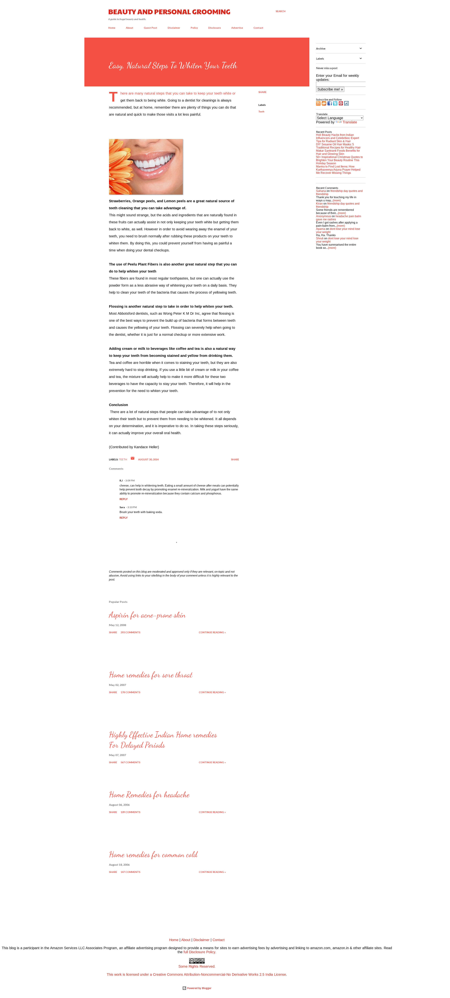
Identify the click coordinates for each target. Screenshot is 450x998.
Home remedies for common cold (153, 854)
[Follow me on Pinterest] (341, 104)
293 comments (130, 632)
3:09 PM (130, 480)
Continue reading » (212, 632)
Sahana (321, 190)
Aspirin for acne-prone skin (147, 614)
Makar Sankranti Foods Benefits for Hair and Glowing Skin (338, 152)
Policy (194, 27)
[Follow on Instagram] (346, 104)
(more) (337, 200)
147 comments (130, 871)
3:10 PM (132, 507)
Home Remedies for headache (149, 794)
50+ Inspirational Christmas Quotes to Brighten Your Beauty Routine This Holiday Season (339, 160)
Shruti (319, 238)
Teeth (261, 111)
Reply (124, 499)
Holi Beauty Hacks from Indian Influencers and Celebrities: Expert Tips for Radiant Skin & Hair (337, 138)
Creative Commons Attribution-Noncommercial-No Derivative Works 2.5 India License (219, 974)
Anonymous (323, 216)
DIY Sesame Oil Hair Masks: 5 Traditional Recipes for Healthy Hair (338, 146)
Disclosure (214, 27)
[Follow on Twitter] (335, 104)
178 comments (130, 692)
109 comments (130, 812)
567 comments (130, 762)
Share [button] (262, 91)
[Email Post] (132, 459)
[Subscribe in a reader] (318, 104)
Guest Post (150, 27)
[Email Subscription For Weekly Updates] (324, 104)
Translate (350, 122)
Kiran (319, 203)
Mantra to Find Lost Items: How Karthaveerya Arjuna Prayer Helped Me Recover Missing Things (338, 169)
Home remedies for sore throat (150, 674)
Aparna (320, 228)
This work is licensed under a (161, 970)
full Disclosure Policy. (200, 952)
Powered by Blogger (199, 988)
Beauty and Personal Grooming (169, 11)
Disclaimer (174, 27)
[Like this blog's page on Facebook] (329, 104)
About (129, 27)
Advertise (237, 27)
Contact (258, 27)
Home (111, 27)
